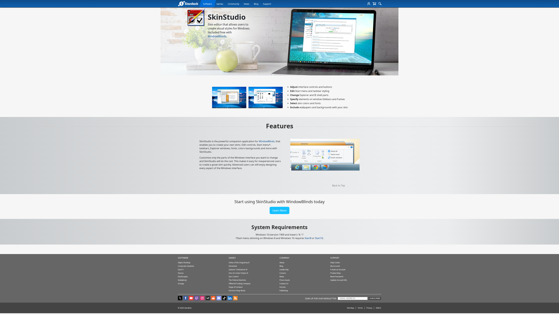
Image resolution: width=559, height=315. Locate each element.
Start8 (308, 238)
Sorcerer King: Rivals (237, 290)
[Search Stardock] (379, 3)
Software (207, 3)
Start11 (181, 269)
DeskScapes (183, 276)
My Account (335, 266)
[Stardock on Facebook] (185, 298)
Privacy (369, 308)
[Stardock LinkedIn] (230, 298)
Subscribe (374, 298)
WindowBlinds (217, 36)
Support (267, 3)
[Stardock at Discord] (219, 298)
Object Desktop (184, 262)
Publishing (284, 290)
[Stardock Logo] (188, 3)
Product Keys (335, 273)
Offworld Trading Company (239, 283)
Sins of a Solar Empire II (238, 273)
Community (233, 3)
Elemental (233, 266)
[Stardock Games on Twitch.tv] (196, 298)
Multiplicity (182, 280)
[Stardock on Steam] (208, 298)
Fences (181, 273)
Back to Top (338, 185)
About (282, 262)
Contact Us (284, 283)
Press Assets (285, 280)
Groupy (181, 283)
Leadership (284, 269)
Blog (256, 3)
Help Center (335, 262)
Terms (360, 308)
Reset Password (336, 276)
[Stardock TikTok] (224, 298)
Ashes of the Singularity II (239, 262)
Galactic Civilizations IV (238, 269)
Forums (283, 287)
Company (284, 257)
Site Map (350, 308)
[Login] (368, 3)
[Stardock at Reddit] (213, 298)
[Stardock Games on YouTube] (191, 298)
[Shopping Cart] (374, 3)
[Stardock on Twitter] (180, 298)
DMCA (378, 308)
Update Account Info (338, 280)
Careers (283, 273)
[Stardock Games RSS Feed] (235, 298)
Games (219, 3)
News (246, 3)
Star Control (233, 276)
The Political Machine (237, 280)
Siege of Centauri (236, 287)
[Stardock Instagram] (202, 298)
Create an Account (337, 269)
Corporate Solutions (186, 266)
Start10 (319, 238)
